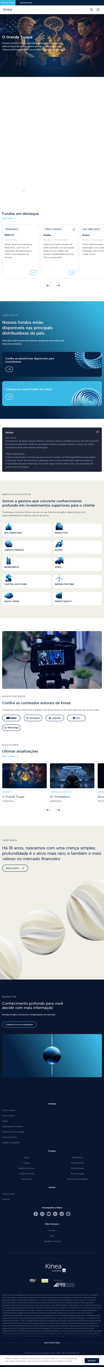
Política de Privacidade (13, 1132)
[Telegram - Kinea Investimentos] (62, 1215)
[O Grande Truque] (24, 775)
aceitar (92, 1360)
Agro (26, 1157)
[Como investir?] (32, 1284)
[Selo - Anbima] (44, 1284)
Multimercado (77, 1168)
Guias (5, 1121)
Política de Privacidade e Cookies (58, 1361)
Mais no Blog (8, 756)
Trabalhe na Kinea (52, 1241)
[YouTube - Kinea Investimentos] (49, 1215)
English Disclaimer (11, 1142)
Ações (26, 1163)
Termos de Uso (9, 1137)
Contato (52, 1230)
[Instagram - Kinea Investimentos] (42, 1215)
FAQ (52, 1236)
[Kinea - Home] (7, 9)
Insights (7, 792)
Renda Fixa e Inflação (77, 1179)
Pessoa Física (7, 2)
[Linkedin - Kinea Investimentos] (55, 1215)
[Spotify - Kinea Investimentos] (68, 1215)
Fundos (52, 1151)
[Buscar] (91, 9)
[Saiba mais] (33, 272)
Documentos (8, 1115)
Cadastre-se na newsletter (19, 1024)
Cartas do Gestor (61, 792)
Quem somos (12, 868)
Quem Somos (8, 1110)
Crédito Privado (26, 1173)
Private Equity (77, 1173)
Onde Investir (8, 1194)
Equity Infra (26, 1179)
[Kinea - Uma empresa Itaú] (56, 1272)
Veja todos (7, 218)
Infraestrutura (77, 1163)
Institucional (26, 2)
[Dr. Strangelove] (72, 775)
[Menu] (98, 9)
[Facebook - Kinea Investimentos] (36, 1215)
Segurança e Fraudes (12, 1126)
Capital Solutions (26, 1168)
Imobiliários (77, 1157)
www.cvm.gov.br (79, 1300)
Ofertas (6, 1199)
